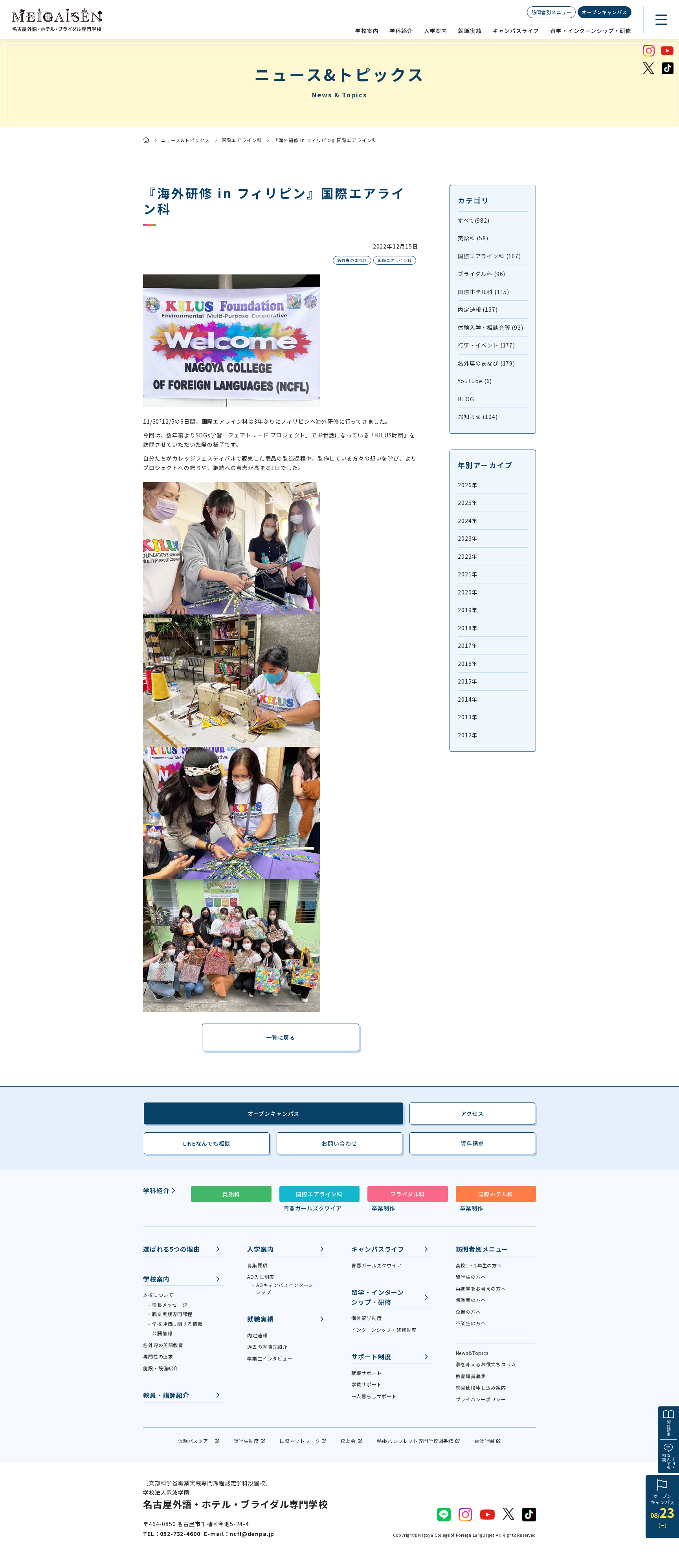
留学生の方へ (471, 1276)
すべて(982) (474, 220)
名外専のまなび (352, 260)
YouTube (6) (475, 381)
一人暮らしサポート (374, 1396)
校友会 (348, 1440)
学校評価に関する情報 (177, 1323)
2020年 (467, 592)
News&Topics (472, 1352)
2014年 (467, 699)
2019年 (467, 610)
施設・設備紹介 (160, 1368)
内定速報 (257, 1335)
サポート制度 (371, 1356)
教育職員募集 (471, 1376)
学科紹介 (401, 31)
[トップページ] (146, 140)
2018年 (467, 628)
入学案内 (435, 31)
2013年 (467, 717)
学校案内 (366, 31)
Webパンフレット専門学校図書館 (415, 1440)
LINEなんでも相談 (206, 1143)
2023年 (467, 538)
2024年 (467, 521)
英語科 (231, 1194)
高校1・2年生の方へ (479, 1265)
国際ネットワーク (300, 1440)
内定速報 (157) (477, 309)
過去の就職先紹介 (267, 1346)
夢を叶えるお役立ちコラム (486, 1364)
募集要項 (257, 1265)
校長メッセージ (169, 1304)
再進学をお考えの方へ (481, 1288)
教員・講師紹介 (166, 1395)
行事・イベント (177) (486, 345)
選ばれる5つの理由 (171, 1249)
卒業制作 (383, 1208)
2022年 (467, 556)
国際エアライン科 (242, 140)
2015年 (467, 681)
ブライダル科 (407, 1194)
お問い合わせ (339, 1143)
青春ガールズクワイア (313, 1208)
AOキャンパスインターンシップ (284, 1288)
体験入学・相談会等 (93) (490, 327)
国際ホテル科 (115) (483, 292)
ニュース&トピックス (185, 140)
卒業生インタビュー (270, 1358)
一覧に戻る (280, 1037)
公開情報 (162, 1333)
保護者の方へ (471, 1299)
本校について (158, 1294)
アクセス (472, 1113)
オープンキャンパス (604, 12)
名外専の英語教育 (163, 1345)
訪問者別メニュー (551, 12)
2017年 (467, 645)
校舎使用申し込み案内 (481, 1387)
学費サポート (366, 1384)
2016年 (467, 663)
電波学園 (484, 1440)
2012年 (467, 735)
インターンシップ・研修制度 (384, 1329)
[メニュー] (661, 20)
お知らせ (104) (477, 416)
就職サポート (366, 1372)
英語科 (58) (473, 238)
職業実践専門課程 (172, 1314)
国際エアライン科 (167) (489, 256)
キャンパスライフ (516, 31)
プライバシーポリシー (481, 1399)
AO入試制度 (260, 1276)
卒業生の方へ (471, 1323)
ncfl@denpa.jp (251, 1534)
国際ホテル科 (495, 1194)
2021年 (467, 574)
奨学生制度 (246, 1440)
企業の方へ (468, 1311)
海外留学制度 (366, 1318)
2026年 (467, 485)
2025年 (467, 502)
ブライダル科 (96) (481, 274)
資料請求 (669, 1428)
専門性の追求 (158, 1356)
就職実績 (469, 31)
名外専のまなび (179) (486, 363)
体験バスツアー (195, 1440)
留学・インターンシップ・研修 (590, 31)
